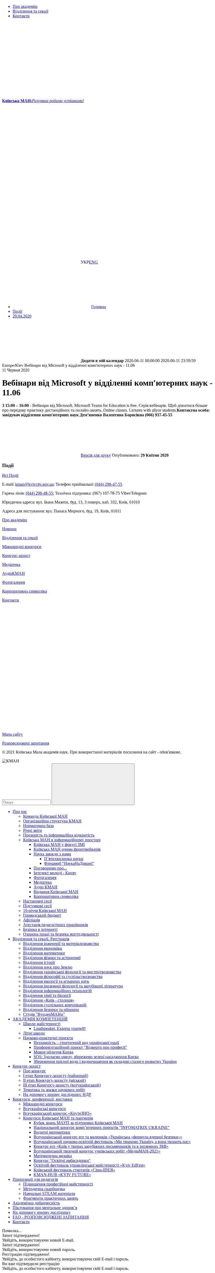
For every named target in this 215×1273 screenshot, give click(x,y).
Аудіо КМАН (45, 887)
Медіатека (11, 564)
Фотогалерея (13, 582)
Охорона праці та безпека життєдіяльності (61, 934)
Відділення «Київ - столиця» (48, 1000)
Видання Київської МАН (56, 891)
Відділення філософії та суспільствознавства (63, 976)
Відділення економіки (42, 948)
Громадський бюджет (42, 915)
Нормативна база (38, 825)
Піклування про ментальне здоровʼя (45, 1207)
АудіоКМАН (13, 573)
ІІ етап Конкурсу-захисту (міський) (54, 1080)
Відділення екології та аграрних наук (56, 981)
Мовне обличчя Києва (53, 1052)
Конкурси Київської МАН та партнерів (58, 1118)
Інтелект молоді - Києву (55, 873)
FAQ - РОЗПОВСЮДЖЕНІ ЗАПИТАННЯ (51, 1217)
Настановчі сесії (37, 901)
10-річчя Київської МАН (45, 910)
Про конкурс (34, 1071)
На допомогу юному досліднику (42, 1212)
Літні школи (34, 1033)
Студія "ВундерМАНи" (44, 1014)
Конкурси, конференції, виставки (42, 1099)
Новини (9, 529)
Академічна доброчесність (36, 1203)
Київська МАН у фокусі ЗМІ (59, 844)
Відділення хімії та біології (47, 995)
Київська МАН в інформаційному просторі (61, 840)
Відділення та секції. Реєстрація (41, 939)
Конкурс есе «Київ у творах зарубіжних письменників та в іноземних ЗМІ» (101, 1146)
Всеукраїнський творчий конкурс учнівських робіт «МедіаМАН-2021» (97, 1151)
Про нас (20, 811)
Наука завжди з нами (52, 854)
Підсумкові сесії (37, 906)
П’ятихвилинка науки (63, 858)
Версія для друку (96, 455)
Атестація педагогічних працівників (55, 924)
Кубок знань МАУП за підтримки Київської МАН (78, 1123)
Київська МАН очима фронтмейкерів (67, 849)
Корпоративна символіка (24, 591)
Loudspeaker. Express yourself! (60, 1028)
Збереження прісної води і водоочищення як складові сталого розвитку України (105, 1061)
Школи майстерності (41, 1023)
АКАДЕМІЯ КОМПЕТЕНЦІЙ (40, 1019)
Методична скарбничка (44, 1189)
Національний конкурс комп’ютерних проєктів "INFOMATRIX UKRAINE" (102, 1127)
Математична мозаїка (53, 1156)
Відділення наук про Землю (47, 967)
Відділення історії (39, 962)
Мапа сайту (12, 734)
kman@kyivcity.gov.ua (34, 484)
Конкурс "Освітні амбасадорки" (62, 1160)
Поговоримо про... (50, 868)
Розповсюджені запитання (25, 743)
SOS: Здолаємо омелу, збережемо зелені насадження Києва (86, 1057)
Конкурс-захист (16, 555)
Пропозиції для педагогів (35, 1179)
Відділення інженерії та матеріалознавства (61, 943)
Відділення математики (44, 953)
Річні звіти (32, 830)
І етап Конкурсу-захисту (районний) (55, 1075)
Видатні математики (52, 1132)
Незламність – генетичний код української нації (76, 1042)
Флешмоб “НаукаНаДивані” (69, 863)
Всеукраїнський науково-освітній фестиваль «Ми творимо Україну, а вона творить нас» (112, 1141)
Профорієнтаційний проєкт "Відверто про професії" (80, 1047)
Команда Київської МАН (45, 816)
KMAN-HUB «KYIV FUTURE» (62, 1174)
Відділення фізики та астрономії (51, 957)
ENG (93, 262)
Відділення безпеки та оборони (51, 1009)
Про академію (25, 6)
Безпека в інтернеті (40, 929)
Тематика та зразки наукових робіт (54, 1090)
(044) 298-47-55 (108, 484)
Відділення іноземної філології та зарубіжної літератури (73, 986)
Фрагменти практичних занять (50, 1198)
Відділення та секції (30, 11)
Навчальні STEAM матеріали (49, 1193)
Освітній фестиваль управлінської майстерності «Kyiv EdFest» (89, 1165)
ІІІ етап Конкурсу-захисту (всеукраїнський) (62, 1085)
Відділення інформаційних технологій (57, 990)
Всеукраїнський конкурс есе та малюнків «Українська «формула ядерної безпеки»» (108, 1137)
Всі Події (10, 475)
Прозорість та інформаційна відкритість (58, 835)
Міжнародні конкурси (21, 546)
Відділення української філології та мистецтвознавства (72, 972)
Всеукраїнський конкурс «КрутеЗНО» (57, 1113)
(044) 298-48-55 (39, 493)
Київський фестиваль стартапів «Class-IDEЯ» (74, 1170)
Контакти (21, 16)
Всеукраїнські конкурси (44, 1108)
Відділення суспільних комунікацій (55, 1005)
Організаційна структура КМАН (52, 821)
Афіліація (31, 920)
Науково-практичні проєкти (48, 1038)
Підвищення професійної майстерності (58, 1184)
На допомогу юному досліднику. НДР (57, 1094)
